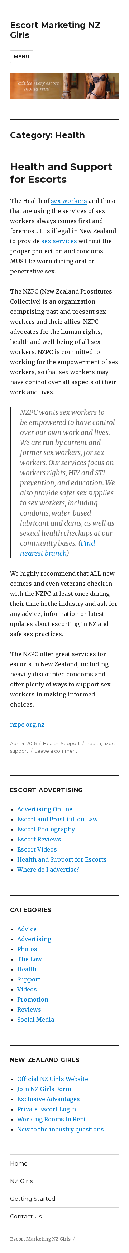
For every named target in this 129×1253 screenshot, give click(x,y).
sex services (59, 241)
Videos (27, 989)
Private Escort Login (46, 1109)
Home (19, 1163)
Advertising (34, 939)
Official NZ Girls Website (52, 1078)
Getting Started (33, 1198)
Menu (21, 56)
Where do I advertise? (48, 869)
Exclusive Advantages (48, 1099)
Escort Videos (37, 849)
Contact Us (26, 1216)
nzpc (109, 743)
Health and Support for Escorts (61, 172)
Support (70, 743)
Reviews (29, 1009)
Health (50, 743)
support (19, 751)
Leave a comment (56, 751)
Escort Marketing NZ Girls (40, 1239)
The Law (29, 959)
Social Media (35, 1019)
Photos (27, 949)
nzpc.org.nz (27, 724)
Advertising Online (44, 809)
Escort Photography (46, 829)
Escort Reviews (39, 839)
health (93, 743)
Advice (27, 928)
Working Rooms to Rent (51, 1119)
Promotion (32, 999)
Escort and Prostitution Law (57, 819)
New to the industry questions (60, 1129)
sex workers (69, 200)
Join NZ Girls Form (44, 1089)
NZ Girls (21, 1181)
